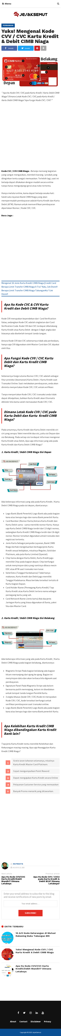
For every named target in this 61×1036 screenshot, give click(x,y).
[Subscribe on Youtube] (43, 1013)
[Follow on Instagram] (30, 1013)
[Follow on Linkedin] (36, 1013)
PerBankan (8, 25)
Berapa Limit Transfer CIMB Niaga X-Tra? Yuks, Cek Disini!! (29, 286)
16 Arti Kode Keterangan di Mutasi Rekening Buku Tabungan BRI (36, 934)
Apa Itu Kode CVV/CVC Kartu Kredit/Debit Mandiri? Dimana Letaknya (13, 880)
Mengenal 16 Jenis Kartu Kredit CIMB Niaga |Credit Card (28, 283)
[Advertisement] (30, 141)
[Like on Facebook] (18, 1013)
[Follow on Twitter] (24, 1013)
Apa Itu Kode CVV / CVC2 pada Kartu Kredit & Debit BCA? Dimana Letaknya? (46, 880)
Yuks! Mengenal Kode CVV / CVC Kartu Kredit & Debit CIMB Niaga (30, 36)
